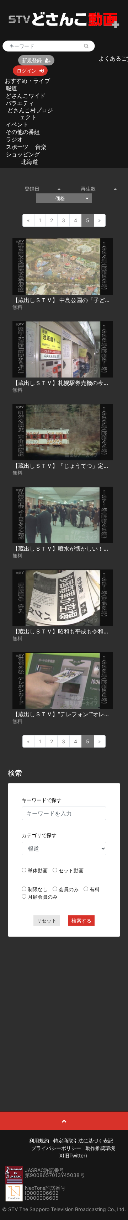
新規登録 (32, 60)
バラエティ (20, 103)
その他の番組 (23, 131)
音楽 (41, 146)
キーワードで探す (42, 800)
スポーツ (17, 146)
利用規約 (39, 1141)
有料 (95, 889)
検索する (81, 920)
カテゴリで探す (39, 835)
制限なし (38, 889)
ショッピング (23, 154)
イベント (17, 124)
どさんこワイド (26, 95)
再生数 (88, 189)
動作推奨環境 (100, 1148)
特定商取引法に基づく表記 (83, 1141)
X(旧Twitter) (73, 1155)
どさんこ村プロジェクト (30, 114)
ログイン (27, 71)
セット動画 (71, 870)
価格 (60, 198)
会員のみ (69, 889)
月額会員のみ (43, 897)
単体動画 (38, 870)
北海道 (29, 161)
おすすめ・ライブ (27, 80)
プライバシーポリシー (56, 1148)
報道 (11, 88)
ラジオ (14, 139)
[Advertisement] (64, 1008)
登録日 (32, 189)
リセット (47, 920)
